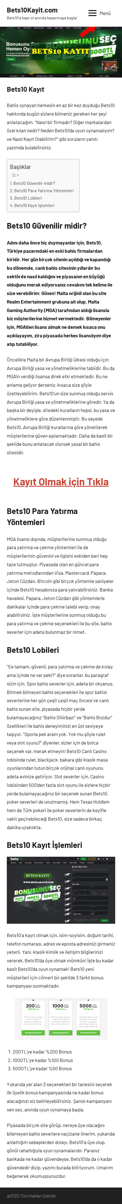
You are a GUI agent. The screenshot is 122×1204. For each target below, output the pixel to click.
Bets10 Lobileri (28, 197)
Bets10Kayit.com (32, 10)
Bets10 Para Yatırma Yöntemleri (43, 190)
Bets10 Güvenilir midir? (34, 183)
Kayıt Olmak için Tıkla (61, 481)
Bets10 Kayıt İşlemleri (34, 205)
